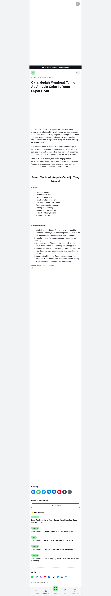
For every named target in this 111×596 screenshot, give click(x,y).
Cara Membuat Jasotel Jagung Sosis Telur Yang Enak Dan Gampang (55, 560)
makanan (35, 528)
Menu (55, 593)
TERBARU (36, 593)
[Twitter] (57, 576)
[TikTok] (53, 576)
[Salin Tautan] (78, 72)
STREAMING (46, 593)
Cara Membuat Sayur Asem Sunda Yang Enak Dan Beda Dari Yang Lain (54, 521)
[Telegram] (66, 576)
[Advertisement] (55, 32)
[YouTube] (45, 576)
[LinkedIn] (49, 576)
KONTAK (75, 593)
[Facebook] (36, 576)
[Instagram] (41, 576)
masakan (35, 517)
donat (34, 537)
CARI (65, 593)
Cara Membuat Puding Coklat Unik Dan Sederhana (52, 531)
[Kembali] (33, 72)
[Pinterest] (62, 576)
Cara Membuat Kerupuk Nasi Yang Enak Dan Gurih (52, 549)
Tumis (33, 129)
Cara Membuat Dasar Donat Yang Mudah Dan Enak (52, 540)
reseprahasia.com (43, 582)
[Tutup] (78, 4)
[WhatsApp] (32, 576)
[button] (33, 492)
